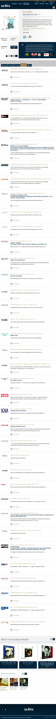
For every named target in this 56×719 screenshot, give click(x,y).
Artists (36, 3)
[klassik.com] (4, 212)
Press (47, 3)
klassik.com (13, 212)
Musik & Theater (14, 484)
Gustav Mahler (27, 664)
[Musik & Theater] (4, 484)
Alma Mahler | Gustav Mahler (9, 664)
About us (51, 3)
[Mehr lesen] (49, 71)
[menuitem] (14, 4)
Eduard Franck (13, 689)
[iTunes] (14, 55)
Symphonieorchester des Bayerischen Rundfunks (34, 28)
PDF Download (15, 77)
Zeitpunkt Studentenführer (17, 129)
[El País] (4, 144)
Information (52, 717)
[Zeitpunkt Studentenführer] (4, 130)
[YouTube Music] (11, 55)
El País (12, 144)
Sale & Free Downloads (26, 3)
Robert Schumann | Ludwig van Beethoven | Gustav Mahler (47, 668)
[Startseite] (5, 5)
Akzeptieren (46, 717)
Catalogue (14, 3)
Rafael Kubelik (26, 30)
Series (20, 3)
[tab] (4, 65)
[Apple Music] (7, 55)
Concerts (42, 3)
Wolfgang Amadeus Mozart (4, 690)
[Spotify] (9, 55)
